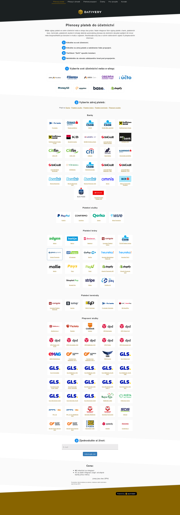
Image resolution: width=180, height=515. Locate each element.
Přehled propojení (90, 2)
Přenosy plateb (58, 2)
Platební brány (88, 108)
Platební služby (76, 108)
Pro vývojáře (113, 2)
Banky (68, 108)
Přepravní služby (115, 108)
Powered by (121, 494)
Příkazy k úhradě (74, 2)
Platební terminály (101, 108)
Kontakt (124, 2)
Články (102, 2)
